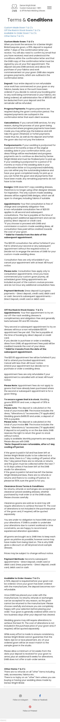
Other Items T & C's (14, 36)
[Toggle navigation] (49, 7)
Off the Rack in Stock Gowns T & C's (22, 30)
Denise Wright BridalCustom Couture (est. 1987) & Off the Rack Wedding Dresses (32, 8)
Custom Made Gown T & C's (18, 27)
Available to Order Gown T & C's (20, 33)
